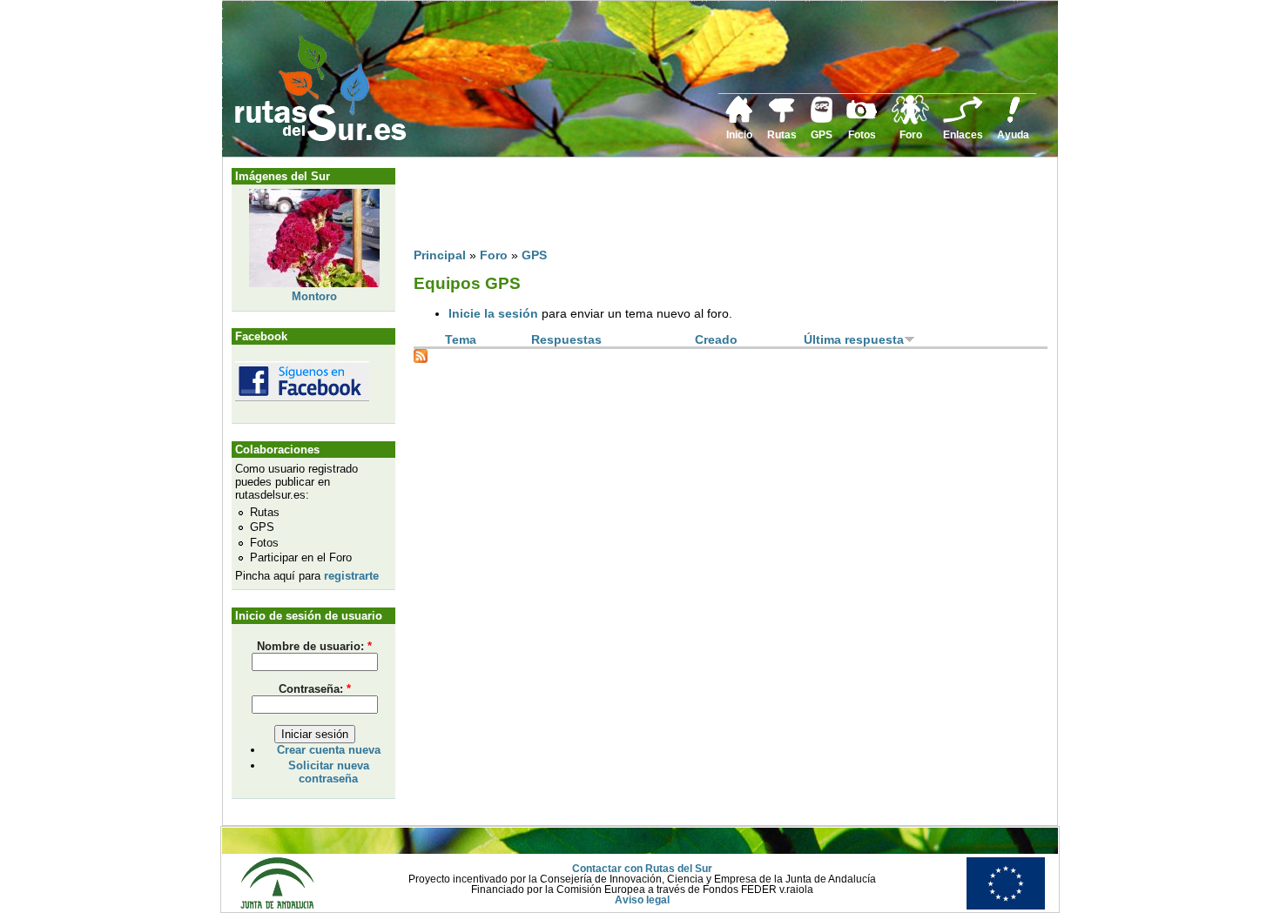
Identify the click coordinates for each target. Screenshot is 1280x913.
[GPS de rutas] (821, 119)
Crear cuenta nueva (329, 749)
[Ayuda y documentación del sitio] (1014, 120)
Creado (716, 339)
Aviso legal (642, 900)
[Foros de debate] (910, 121)
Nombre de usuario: (314, 646)
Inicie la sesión (493, 313)
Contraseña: (315, 688)
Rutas (782, 135)
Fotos (862, 135)
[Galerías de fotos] (862, 117)
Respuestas (566, 339)
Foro (910, 135)
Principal (440, 255)
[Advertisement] (731, 206)
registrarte (351, 575)
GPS (821, 135)
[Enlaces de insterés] (963, 120)
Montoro (314, 296)
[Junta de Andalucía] (277, 906)
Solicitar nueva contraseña (328, 772)
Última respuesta (854, 339)
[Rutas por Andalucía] (782, 119)
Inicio (739, 135)
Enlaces (963, 135)
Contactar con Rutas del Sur (642, 868)
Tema (460, 339)
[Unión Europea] (1006, 906)
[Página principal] (739, 120)
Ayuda (1013, 135)
